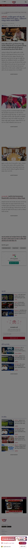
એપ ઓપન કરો (22, 543)
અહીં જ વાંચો (22, 546)
